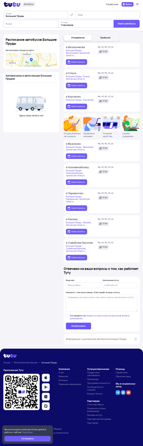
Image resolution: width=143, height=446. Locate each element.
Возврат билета (95, 393)
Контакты (63, 380)
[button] (78, 38)
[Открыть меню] (138, 4)
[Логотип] (12, 4)
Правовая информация (70, 384)
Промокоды (93, 379)
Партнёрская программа (99, 419)
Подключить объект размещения (96, 409)
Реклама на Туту (95, 415)
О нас (61, 372)
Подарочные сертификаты (93, 374)
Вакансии (63, 376)
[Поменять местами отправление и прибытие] (72, 15)
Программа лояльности (98, 383)
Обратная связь (123, 376)
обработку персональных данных (102, 315)
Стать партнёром (95, 404)
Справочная (112, 4)
